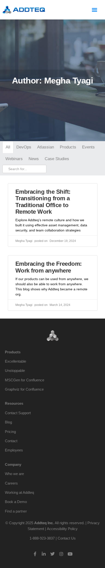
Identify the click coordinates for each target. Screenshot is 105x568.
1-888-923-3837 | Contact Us (53, 538)
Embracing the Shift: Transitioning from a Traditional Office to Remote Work (43, 201)
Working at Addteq (19, 492)
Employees (14, 450)
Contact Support (18, 413)
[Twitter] (52, 554)
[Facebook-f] (35, 554)
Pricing (10, 432)
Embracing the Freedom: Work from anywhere (48, 267)
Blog (8, 422)
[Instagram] (61, 554)
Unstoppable (15, 370)
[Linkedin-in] (43, 554)
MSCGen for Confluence (24, 380)
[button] (94, 9)
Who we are (14, 474)
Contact (11, 441)
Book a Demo (16, 502)
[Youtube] (70, 554)
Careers (11, 483)
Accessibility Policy (62, 529)
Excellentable (15, 361)
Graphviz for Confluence (24, 389)
